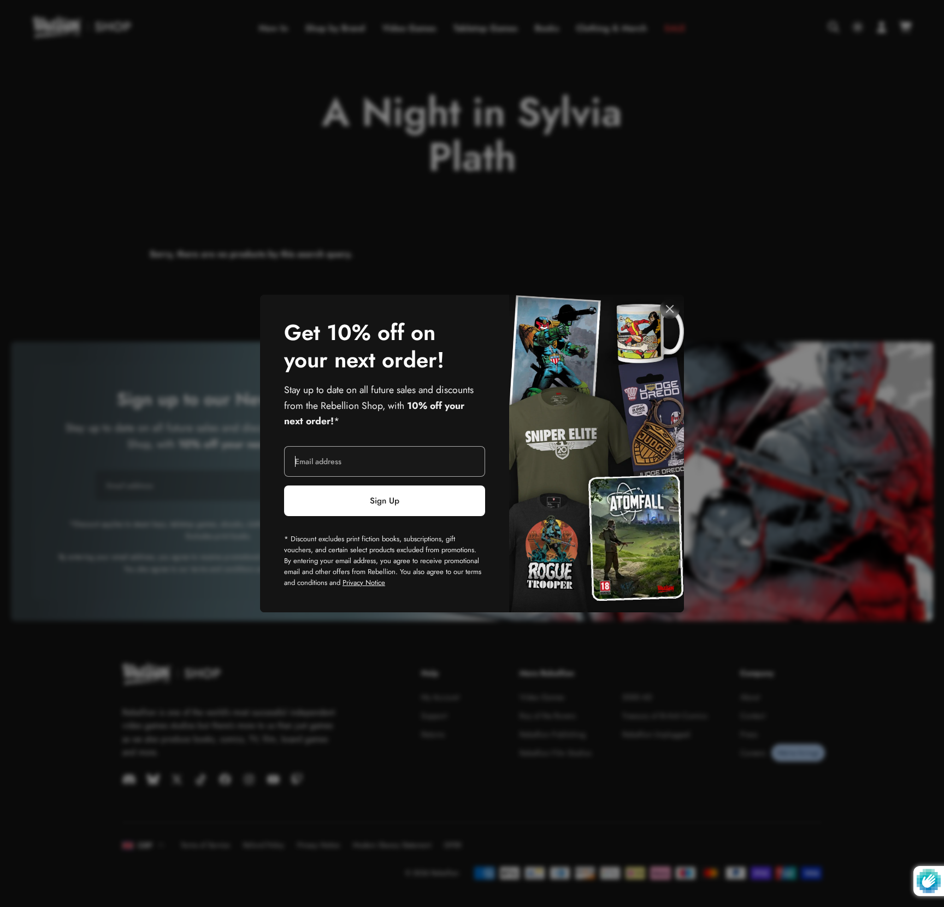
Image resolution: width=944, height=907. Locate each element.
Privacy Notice (364, 582)
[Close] (670, 309)
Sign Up (384, 501)
